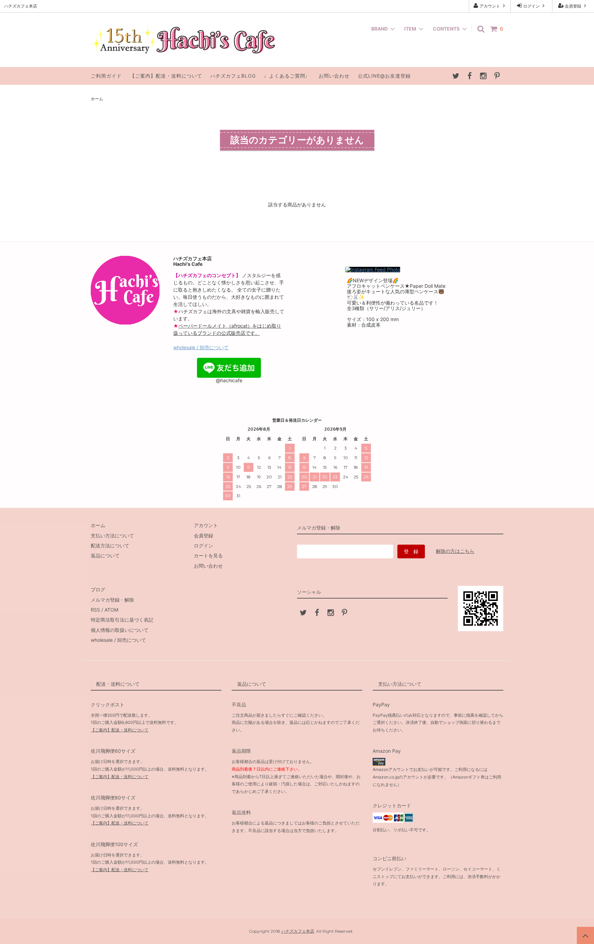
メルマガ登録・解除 (112, 600)
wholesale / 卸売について (201, 347)
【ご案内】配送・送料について (166, 76)
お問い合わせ (334, 76)
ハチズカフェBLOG (233, 76)
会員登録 (573, 6)
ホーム (97, 98)
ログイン (531, 6)
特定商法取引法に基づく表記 (122, 620)
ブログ (98, 589)
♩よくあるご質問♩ (287, 76)
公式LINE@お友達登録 (384, 76)
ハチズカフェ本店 (297, 931)
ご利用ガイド (106, 76)
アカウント (489, 6)
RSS (95, 610)
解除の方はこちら (455, 551)
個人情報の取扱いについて (119, 630)
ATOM (111, 610)
